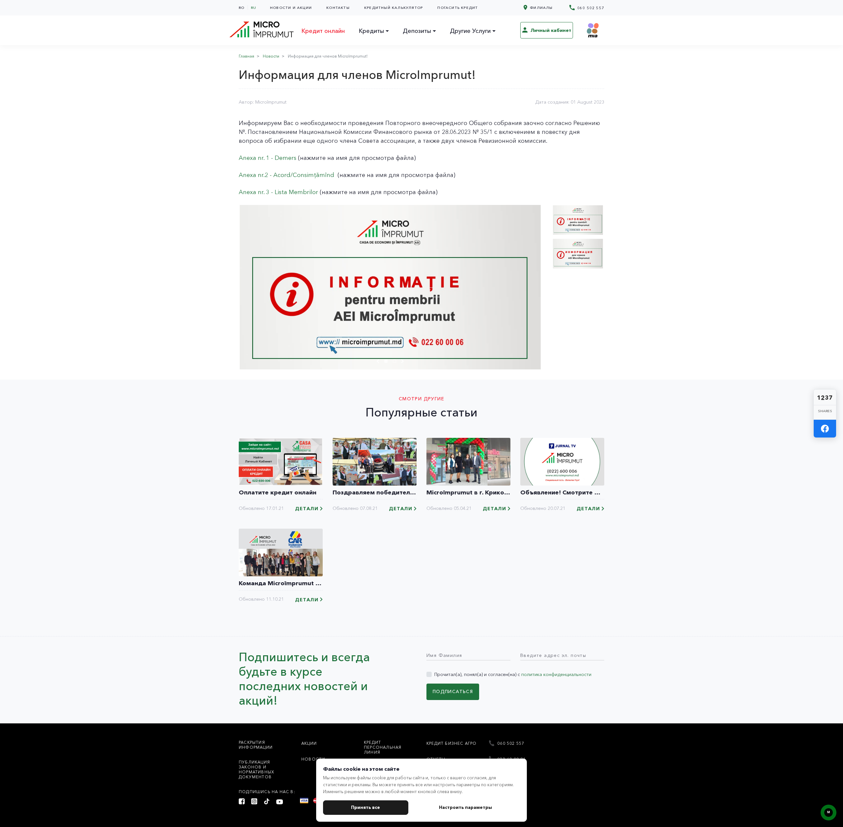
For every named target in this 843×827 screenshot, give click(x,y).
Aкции (309, 743)
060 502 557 (590, 8)
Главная (246, 56)
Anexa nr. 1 (254, 158)
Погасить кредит (457, 7)
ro (241, 7)
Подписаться (453, 691)
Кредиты (371, 31)
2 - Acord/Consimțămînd (299, 175)
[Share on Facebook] (825, 429)
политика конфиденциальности (556, 674)
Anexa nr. (252, 175)
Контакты (338, 7)
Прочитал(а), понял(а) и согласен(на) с (512, 674)
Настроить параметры (465, 807)
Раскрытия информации (256, 745)
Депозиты (417, 31)
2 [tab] (396, 362)
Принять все (365, 807)
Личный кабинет (550, 30)
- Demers (282, 158)
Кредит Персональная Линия (382, 747)
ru (253, 7)
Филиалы (541, 7)
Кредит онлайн (323, 31)
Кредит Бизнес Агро (451, 743)
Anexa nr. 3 (254, 192)
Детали (306, 509)
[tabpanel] (390, 287)
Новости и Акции (291, 7)
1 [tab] (387, 362)
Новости (271, 56)
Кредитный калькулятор (393, 7)
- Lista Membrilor (293, 192)
